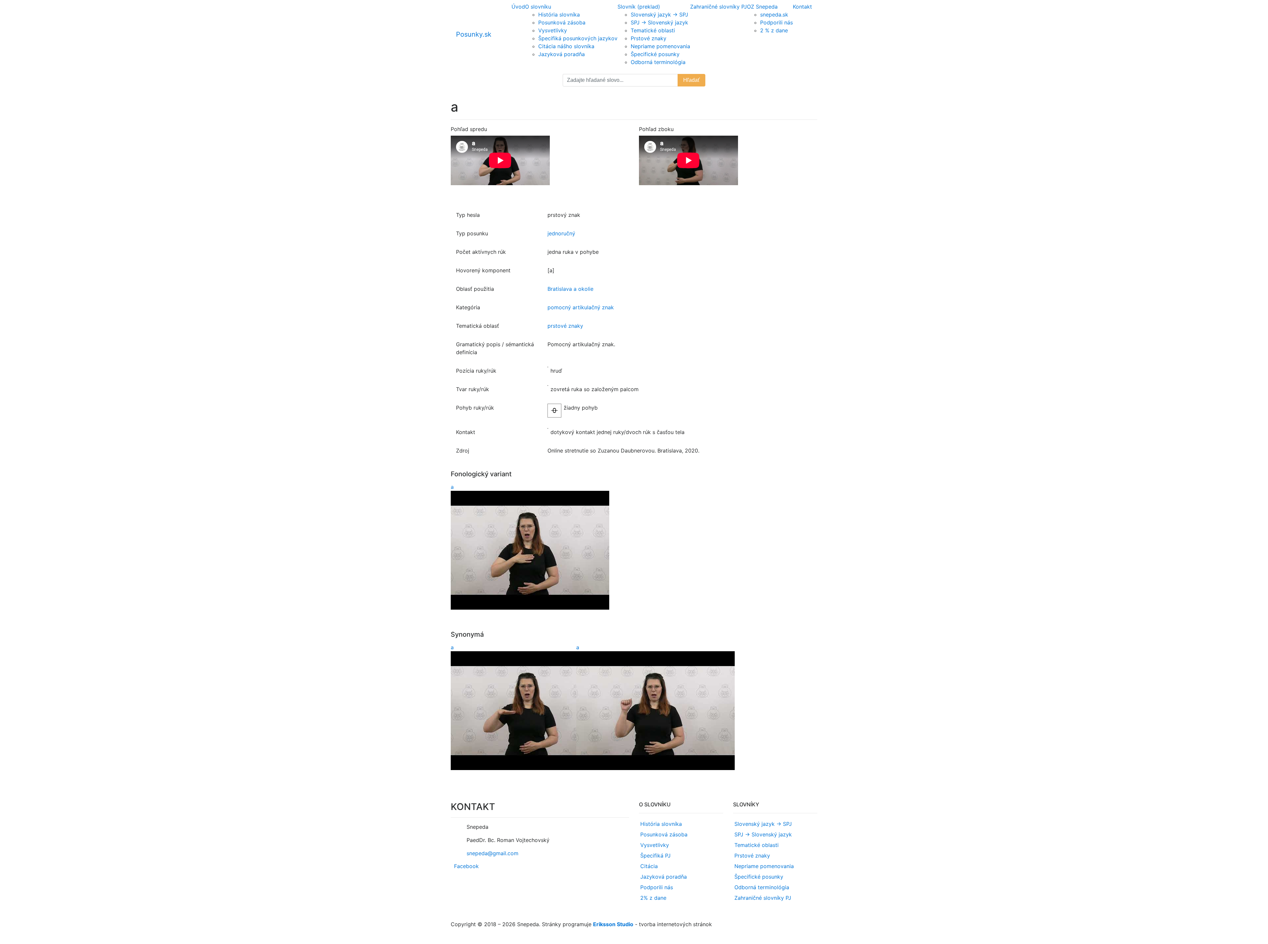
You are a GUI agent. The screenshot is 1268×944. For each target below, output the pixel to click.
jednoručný (561, 233)
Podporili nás (776, 22)
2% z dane (653, 897)
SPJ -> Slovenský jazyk (659, 22)
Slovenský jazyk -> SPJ (659, 14)
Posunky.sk (473, 34)
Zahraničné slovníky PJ (718, 6)
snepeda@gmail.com (492, 853)
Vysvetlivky (552, 30)
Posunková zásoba (561, 22)
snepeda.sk (774, 14)
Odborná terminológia (658, 62)
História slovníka (559, 14)
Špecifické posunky (655, 54)
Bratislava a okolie (570, 289)
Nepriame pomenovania (660, 46)
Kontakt (802, 6)
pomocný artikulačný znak (580, 307)
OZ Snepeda (762, 6)
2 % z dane (774, 30)
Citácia (649, 866)
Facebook (466, 866)
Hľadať (691, 80)
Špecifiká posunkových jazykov (577, 38)
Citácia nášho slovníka (566, 46)
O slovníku (538, 6)
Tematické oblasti (653, 30)
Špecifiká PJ (655, 855)
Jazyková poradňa (561, 54)
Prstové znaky (648, 38)
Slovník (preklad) (638, 6)
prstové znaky (565, 325)
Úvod (518, 6)
